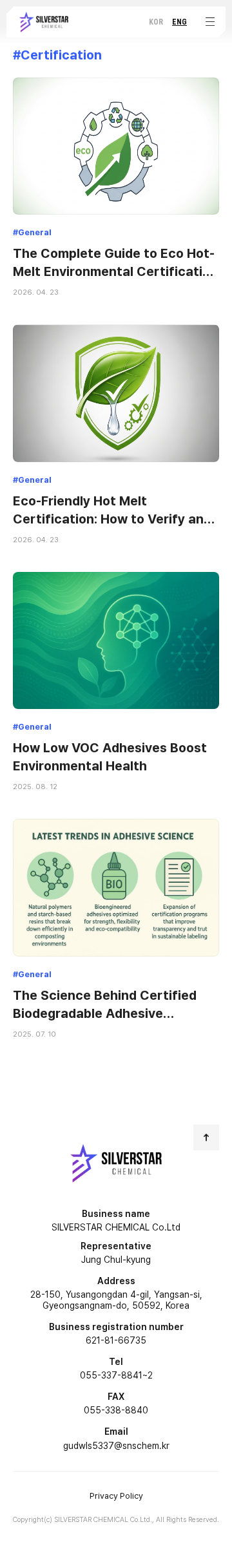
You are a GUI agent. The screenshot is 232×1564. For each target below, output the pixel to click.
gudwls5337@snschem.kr (116, 1446)
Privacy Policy (116, 1496)
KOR (156, 21)
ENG (179, 21)
